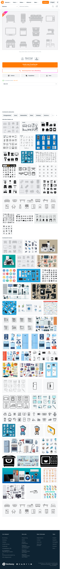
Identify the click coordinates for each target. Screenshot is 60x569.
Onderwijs (4, 545)
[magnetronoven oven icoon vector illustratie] (49, 460)
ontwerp (38, 114)
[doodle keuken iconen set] (26, 141)
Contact (39, 539)
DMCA (23, 539)
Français (54, 545)
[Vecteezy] (2, 2)
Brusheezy (4, 537)
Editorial (29, 2)
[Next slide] (54, 114)
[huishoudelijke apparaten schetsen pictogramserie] (10, 141)
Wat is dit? (16, 80)
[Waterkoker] (47, 141)
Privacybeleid (54, 563)
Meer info (6, 83)
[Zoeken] (53, 6)
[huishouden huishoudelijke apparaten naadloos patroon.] (9, 307)
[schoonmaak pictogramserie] (46, 156)
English (53, 537)
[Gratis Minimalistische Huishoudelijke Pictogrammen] (49, 126)
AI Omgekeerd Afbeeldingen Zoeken (7, 550)
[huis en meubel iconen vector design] (24, 218)
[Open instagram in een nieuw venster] (19, 563)
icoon (15, 114)
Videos (21, 2)
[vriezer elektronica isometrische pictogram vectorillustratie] (51, 429)
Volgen (36, 59)
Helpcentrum (40, 537)
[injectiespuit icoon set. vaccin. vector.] (16, 401)
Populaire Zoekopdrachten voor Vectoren (26, 546)
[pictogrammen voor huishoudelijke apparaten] (49, 445)
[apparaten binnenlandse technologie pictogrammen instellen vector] (50, 491)
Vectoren (7, 2)
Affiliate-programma (25, 542)
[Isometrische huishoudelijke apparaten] (27, 156)
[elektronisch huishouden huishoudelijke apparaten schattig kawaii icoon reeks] (50, 474)
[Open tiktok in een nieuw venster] (26, 563)
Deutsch (54, 543)
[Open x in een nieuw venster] (28, 563)
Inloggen (52, 2)
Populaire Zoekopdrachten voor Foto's (26, 550)
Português (54, 541)
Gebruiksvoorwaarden (45, 563)
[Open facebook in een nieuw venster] (17, 563)
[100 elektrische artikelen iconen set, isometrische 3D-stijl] (50, 307)
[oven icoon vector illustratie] (8, 460)
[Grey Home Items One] (12, 246)
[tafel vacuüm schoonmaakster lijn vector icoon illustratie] (33, 491)
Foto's (14, 2)
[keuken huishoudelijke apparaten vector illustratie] (10, 369)
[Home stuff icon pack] (30, 126)
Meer (35, 2)
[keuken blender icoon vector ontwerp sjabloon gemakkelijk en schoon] (22, 429)
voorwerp (46, 114)
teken (31, 114)
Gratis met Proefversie (30, 64)
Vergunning (25, 537)
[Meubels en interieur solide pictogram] (9, 170)
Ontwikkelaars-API (6, 547)
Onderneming (5, 543)
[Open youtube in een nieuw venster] (31, 563)
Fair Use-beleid (52, 564)
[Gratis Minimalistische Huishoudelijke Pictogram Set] (11, 156)
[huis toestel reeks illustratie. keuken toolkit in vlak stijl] (45, 355)
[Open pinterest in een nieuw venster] (24, 563)
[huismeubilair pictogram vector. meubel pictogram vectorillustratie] (10, 186)
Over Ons (39, 541)
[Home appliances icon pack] (27, 170)
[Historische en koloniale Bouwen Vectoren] (48, 170)
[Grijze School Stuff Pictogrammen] (30, 186)
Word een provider (39, 544)
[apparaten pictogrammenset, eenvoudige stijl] (8, 218)
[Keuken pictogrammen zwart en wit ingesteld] (50, 186)
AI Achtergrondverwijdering (8, 553)
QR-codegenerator (6, 556)
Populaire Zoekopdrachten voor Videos (26, 555)
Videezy (4, 541)
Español (53, 539)
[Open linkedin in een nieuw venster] (21, 563)
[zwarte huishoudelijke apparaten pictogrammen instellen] (7, 229)
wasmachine (23, 114)
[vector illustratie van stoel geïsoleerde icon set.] (46, 218)
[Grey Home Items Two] (11, 126)
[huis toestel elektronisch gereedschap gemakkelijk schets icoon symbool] (30, 416)
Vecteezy (4, 539)
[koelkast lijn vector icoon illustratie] (35, 385)
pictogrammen (7, 114)
